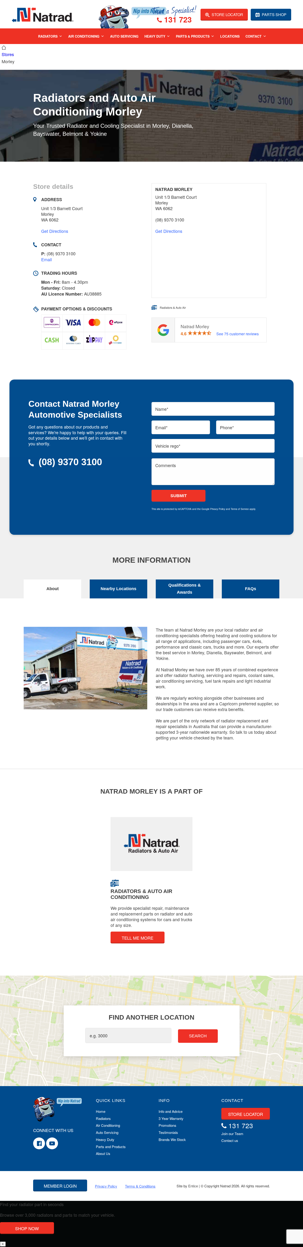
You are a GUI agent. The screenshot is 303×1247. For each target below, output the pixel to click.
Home (100, 1111)
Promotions (167, 1125)
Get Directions (54, 231)
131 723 (177, 20)
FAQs (250, 588)
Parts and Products (111, 1146)
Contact (253, 36)
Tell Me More (137, 938)
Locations (230, 36)
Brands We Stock (172, 1139)
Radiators (48, 36)
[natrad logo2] (42, 14)
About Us (103, 1153)
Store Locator (227, 14)
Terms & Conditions (140, 1186)
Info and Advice (171, 1111)
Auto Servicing (124, 36)
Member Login (60, 1186)
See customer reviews (237, 333)
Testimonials (168, 1132)
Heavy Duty (154, 36)
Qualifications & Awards (184, 589)
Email (46, 259)
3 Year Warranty (171, 1118)
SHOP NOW (27, 1228)
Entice (193, 1185)
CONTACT (232, 1100)
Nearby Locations (118, 588)
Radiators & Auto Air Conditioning (141, 894)
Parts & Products (192, 36)
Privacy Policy (217, 509)
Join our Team (232, 1133)
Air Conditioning (83, 36)
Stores (8, 54)
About (52, 588)
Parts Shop (273, 14)
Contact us (229, 1140)
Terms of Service (240, 509)
